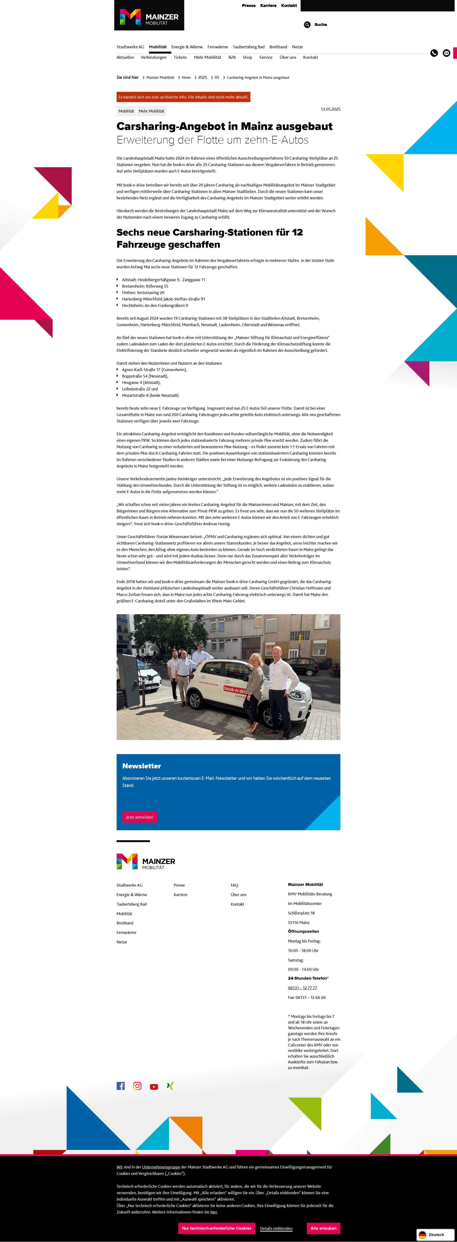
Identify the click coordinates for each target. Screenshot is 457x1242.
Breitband (125, 922)
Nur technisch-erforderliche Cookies (217, 1228)
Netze (297, 47)
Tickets (180, 57)
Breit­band (278, 47)
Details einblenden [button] (276, 1228)
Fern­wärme (218, 47)
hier (213, 1211)
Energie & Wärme (187, 47)
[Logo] (146, 857)
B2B (232, 57)
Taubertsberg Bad (249, 47)
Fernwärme (126, 932)
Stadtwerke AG (130, 47)
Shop (247, 57)
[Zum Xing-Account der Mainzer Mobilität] (170, 1086)
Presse (249, 6)
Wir (120, 1166)
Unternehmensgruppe (161, 1166)
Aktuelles (125, 57)
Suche (320, 25)
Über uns (288, 57)
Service (266, 57)
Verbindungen (154, 57)
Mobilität (158, 47)
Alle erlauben (324, 1228)
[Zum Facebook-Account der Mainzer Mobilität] (121, 1086)
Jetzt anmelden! (140, 817)
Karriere (268, 6)
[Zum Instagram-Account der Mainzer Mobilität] (137, 1086)
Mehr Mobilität (207, 57)
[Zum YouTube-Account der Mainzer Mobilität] (154, 1087)
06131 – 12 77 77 (302, 987)
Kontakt (289, 6)
